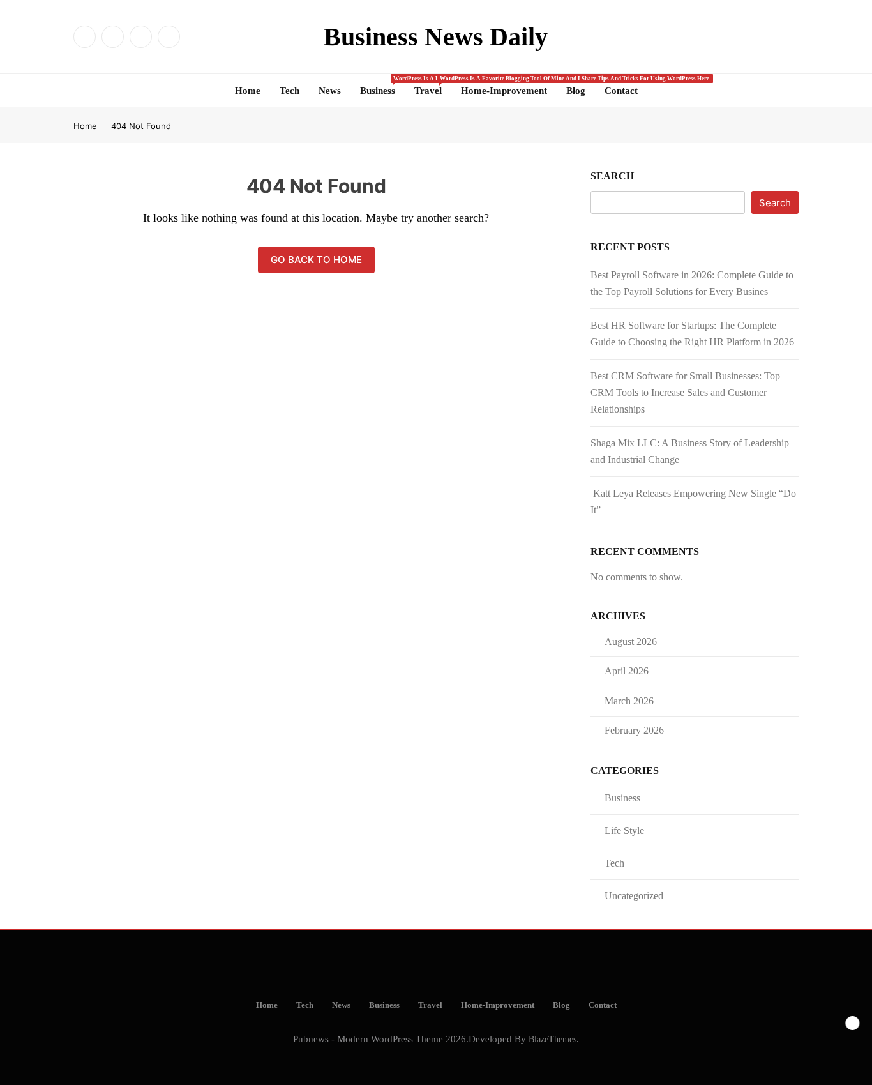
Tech (289, 91)
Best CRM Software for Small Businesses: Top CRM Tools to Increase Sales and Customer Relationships (685, 392)
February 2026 (634, 730)
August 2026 (631, 641)
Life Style (624, 830)
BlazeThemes (552, 1039)
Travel (432, 85)
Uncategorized (634, 895)
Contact (621, 91)
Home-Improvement (504, 91)
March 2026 (629, 700)
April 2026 (627, 670)
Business (382, 85)
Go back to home (316, 260)
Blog (575, 91)
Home (247, 91)
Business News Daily (436, 36)
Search (612, 176)
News (330, 91)
